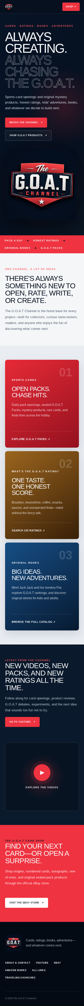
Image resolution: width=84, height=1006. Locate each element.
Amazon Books (16, 970)
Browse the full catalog (33, 621)
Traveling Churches (20, 977)
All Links (39, 970)
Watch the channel (26, 122)
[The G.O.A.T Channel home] (8, 6)
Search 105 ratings (28, 530)
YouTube (42, 962)
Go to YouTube (22, 721)
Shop (71, 6)
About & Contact (17, 962)
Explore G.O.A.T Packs (31, 439)
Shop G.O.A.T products (28, 135)
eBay (57, 962)
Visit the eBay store (26, 902)
